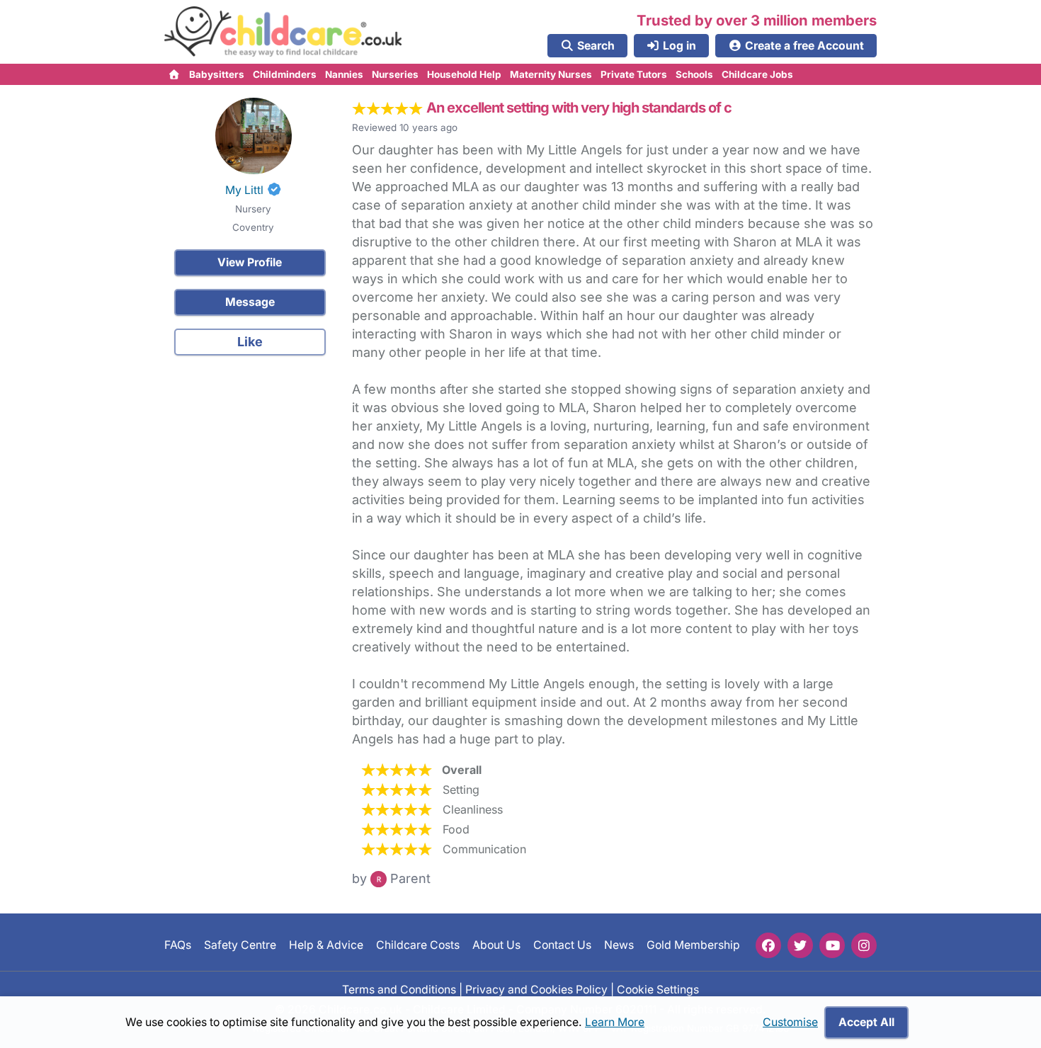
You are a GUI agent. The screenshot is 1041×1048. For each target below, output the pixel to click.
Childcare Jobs (757, 74)
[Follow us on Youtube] (832, 945)
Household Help (464, 74)
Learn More (614, 1022)
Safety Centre (240, 945)
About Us (496, 945)
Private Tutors (634, 74)
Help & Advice (326, 945)
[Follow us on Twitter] (800, 945)
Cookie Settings (658, 989)
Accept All (866, 1022)
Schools (694, 74)
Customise (790, 1022)
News (619, 945)
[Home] (175, 74)
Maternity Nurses (551, 74)
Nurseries (395, 74)
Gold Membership (693, 945)
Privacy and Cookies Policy (536, 989)
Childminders (285, 74)
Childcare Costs (418, 945)
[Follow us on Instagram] (864, 945)
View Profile (249, 262)
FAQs (177, 945)
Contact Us (562, 945)
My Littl (244, 190)
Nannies (344, 74)
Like (250, 341)
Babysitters (216, 74)
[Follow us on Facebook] (768, 945)
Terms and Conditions (399, 989)
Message (250, 302)
